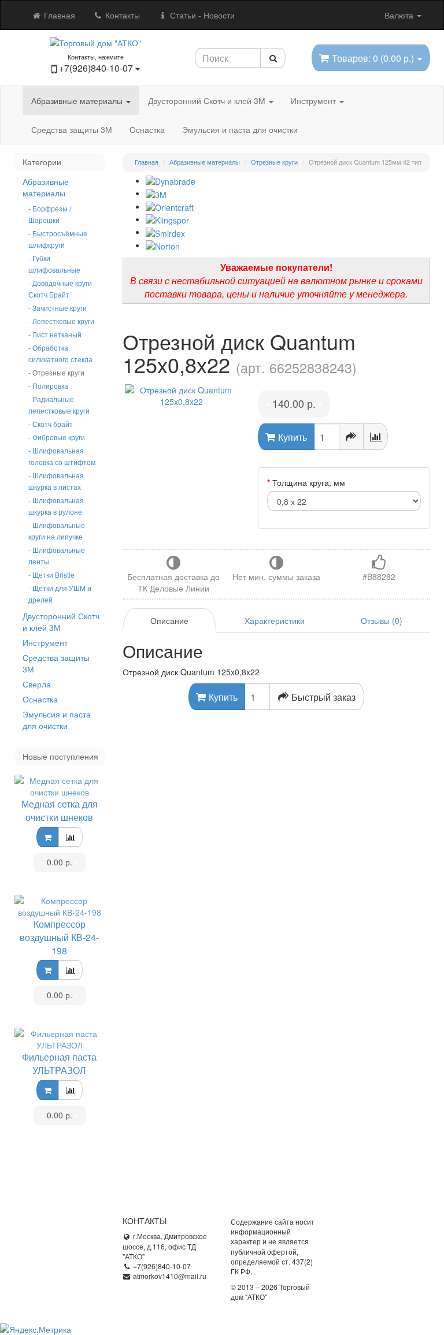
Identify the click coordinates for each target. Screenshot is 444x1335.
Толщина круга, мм (308, 482)
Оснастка (147, 129)
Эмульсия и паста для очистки (240, 129)
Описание (169, 620)
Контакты (121, 15)
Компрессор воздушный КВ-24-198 (59, 937)
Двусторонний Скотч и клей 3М (208, 100)
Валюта (400, 15)
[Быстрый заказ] (351, 436)
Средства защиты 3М (71, 129)
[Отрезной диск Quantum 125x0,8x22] (181, 396)
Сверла (37, 684)
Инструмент (314, 100)
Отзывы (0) (381, 620)
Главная (58, 15)
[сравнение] (70, 837)
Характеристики (275, 620)
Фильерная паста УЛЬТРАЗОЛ (59, 1063)
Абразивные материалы (78, 100)
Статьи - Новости (201, 15)
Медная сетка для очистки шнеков (59, 810)
